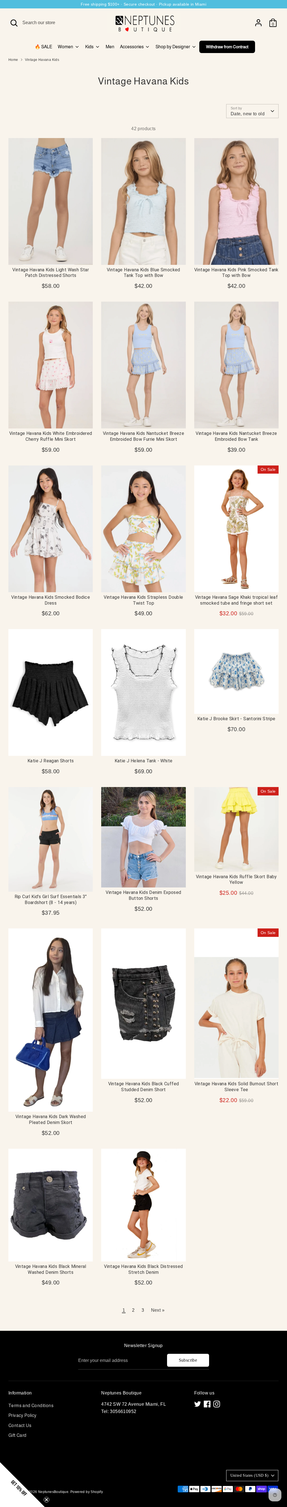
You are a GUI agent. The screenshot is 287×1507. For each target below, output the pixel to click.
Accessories (132, 46)
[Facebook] (207, 1404)
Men (110, 46)
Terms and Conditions (31, 1405)
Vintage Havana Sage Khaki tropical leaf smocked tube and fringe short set (236, 600)
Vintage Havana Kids (42, 60)
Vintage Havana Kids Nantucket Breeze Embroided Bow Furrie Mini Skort (143, 436)
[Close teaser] (46, 1500)
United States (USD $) (249, 1475)
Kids (89, 46)
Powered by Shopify (86, 1492)
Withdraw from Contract (227, 46)
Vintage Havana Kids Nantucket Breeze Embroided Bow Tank (236, 436)
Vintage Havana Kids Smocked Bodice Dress (50, 600)
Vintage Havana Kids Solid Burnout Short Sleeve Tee (237, 1086)
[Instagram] (216, 1404)
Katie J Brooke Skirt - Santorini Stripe (236, 718)
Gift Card (17, 1435)
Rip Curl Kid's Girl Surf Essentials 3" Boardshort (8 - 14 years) (51, 899)
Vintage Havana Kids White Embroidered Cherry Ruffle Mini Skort (50, 436)
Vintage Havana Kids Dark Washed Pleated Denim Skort (50, 1119)
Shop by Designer (173, 46)
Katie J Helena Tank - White (144, 760)
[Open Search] (14, 23)
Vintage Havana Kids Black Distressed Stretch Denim (143, 1269)
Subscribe (188, 1360)
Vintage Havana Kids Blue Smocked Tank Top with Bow (143, 272)
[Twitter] (197, 1404)
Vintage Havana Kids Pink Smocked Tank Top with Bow (236, 272)
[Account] (258, 22)
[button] (22, 1484)
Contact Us (19, 1425)
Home (13, 60)
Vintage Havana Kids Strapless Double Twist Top (143, 600)
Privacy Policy (22, 1415)
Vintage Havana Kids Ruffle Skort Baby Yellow (236, 879)
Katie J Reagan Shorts (50, 760)
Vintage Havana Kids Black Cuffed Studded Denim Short (143, 1086)
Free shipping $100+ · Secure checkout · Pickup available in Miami (143, 4)
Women (66, 46)
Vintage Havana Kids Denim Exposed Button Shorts (143, 895)
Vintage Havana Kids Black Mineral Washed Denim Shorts (50, 1269)
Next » (158, 1310)
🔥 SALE (43, 46)
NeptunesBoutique (53, 1492)
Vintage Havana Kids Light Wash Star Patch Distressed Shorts (50, 272)
